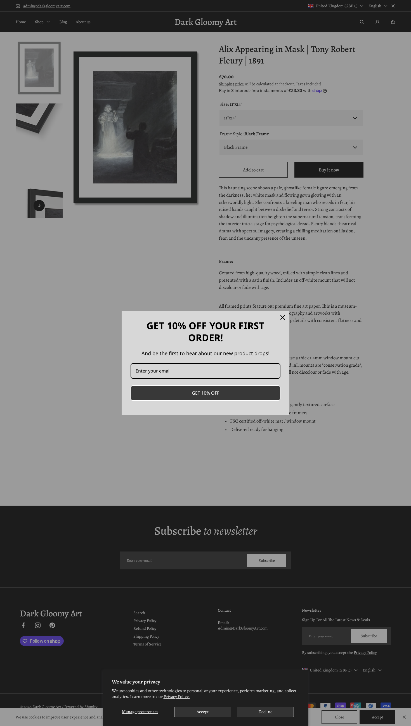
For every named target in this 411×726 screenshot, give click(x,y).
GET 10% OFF (205, 393)
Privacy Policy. (177, 697)
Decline (265, 712)
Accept (203, 712)
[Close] (282, 317)
